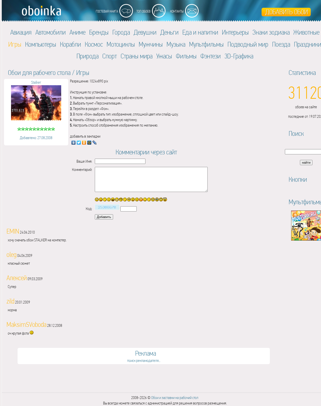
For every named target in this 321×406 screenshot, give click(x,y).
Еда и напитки (200, 32)
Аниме (77, 32)
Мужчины (151, 44)
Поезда (281, 44)
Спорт (109, 56)
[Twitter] (79, 142)
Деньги (169, 32)
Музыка (176, 44)
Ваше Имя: (84, 161)
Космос (94, 44)
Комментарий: (82, 169)
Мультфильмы (206, 44)
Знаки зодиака (271, 32)
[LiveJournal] (94, 142)
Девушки (145, 32)
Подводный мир (247, 44)
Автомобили (50, 32)
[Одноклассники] (84, 142)
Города (121, 32)
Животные (306, 32)
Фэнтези (210, 56)
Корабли (70, 44)
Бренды (99, 32)
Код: (89, 208)
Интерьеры (235, 32)
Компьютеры (40, 44)
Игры (82, 72)
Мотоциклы (121, 44)
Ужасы (164, 56)
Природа (87, 56)
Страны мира (136, 56)
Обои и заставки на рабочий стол (174, 397)
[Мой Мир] (89, 142)
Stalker (36, 82)
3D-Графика (238, 56)
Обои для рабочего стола (39, 72)
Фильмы (186, 56)
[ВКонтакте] (73, 142)
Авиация (21, 32)
